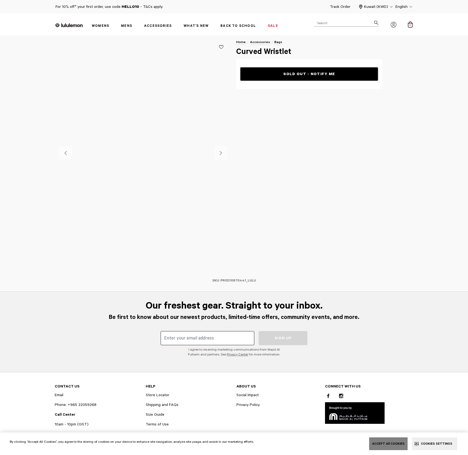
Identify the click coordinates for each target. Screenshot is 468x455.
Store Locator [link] (157, 395)
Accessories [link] (158, 26)
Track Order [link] (340, 7)
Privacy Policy (248, 405)
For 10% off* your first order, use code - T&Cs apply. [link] (109, 7)
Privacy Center (237, 355)
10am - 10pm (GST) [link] (72, 424)
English (401, 7)
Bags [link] (278, 42)
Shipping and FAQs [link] (162, 405)
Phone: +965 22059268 (75, 405)
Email (59, 395)
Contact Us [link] (67, 386)
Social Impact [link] (247, 395)
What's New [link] (196, 26)
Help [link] (150, 386)
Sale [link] (273, 26)
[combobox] (346, 23)
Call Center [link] (65, 414)
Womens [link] (100, 26)
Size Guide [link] (155, 414)
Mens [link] (126, 26)
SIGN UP (283, 338)
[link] (355, 413)
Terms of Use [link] (157, 424)
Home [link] (241, 42)
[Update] (221, 47)
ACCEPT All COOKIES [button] (388, 444)
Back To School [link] (238, 26)
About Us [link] (246, 386)
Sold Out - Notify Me (309, 74)
